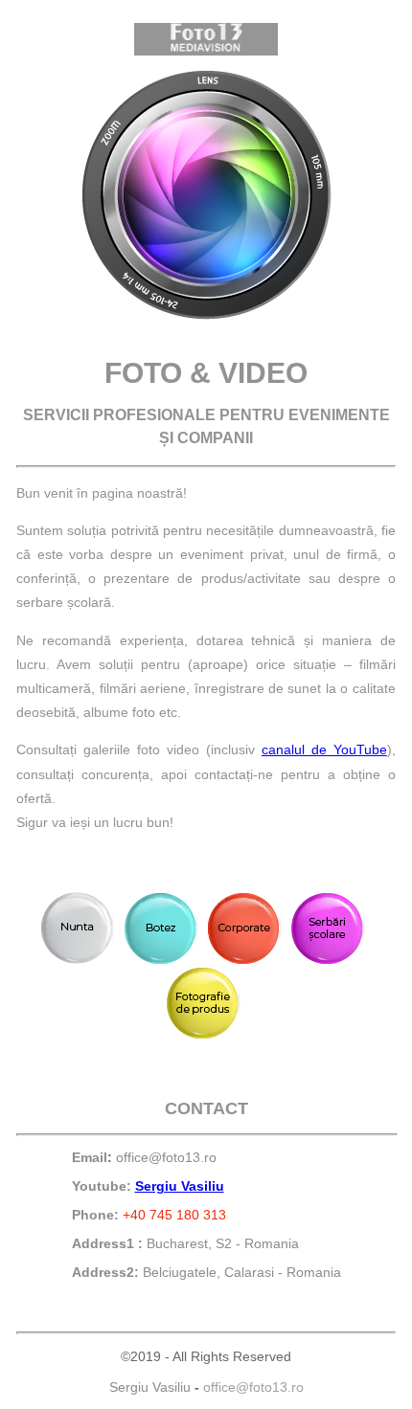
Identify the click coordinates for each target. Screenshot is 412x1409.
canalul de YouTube (324, 749)
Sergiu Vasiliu (179, 1186)
